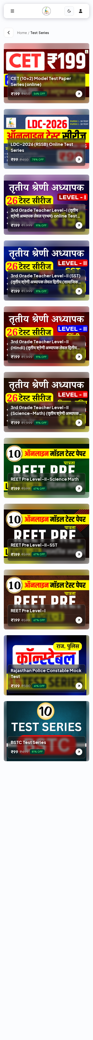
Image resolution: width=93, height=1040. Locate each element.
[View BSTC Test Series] (79, 752)
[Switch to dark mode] (69, 11)
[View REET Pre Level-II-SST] (79, 554)
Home (22, 32)
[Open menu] (12, 11)
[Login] (80, 11)
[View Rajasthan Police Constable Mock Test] (79, 686)
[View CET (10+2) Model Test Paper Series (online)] (79, 94)
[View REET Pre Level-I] (79, 620)
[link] (59, 32)
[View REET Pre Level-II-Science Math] (79, 488)
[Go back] (8, 32)
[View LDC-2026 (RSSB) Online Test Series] (79, 159)
